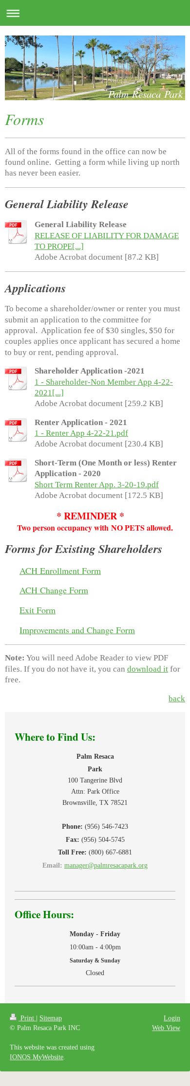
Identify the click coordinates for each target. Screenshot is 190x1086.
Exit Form (37, 610)
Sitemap (50, 1018)
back (177, 698)
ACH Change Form (53, 590)
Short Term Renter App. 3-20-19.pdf (97, 484)
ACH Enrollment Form (60, 570)
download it (147, 669)
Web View (166, 1028)
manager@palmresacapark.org (106, 865)
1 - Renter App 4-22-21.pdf (81, 433)
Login (172, 1018)
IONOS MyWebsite (36, 1057)
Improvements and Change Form (77, 630)
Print (27, 1018)
